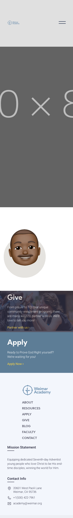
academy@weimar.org (27, 503)
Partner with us (17, 327)
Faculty (28, 432)
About (27, 402)
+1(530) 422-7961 (24, 498)
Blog (26, 426)
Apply (26, 414)
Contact (29, 438)
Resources (31, 408)
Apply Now (15, 364)
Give (25, 420)
